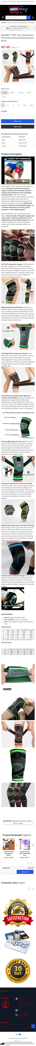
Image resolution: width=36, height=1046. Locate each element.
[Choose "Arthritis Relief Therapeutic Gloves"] (13, 840)
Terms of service (18, 1043)
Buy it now (17, 127)
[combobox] (18, 17)
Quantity (4, 111)
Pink (28, 93)
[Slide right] (35, 28)
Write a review (18, 823)
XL (18, 105)
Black (12, 93)
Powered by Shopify (23, 1038)
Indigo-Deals (15, 1038)
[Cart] (33, 17)
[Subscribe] (33, 1026)
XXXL (31, 105)
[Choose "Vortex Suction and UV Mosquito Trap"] (29, 840)
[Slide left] (1, 28)
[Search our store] (28, 17)
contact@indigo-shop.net (26, 1011)
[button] (3, 17)
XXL (24, 105)
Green (5, 93)
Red (4, 97)
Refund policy (18, 1041)
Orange (20, 93)
